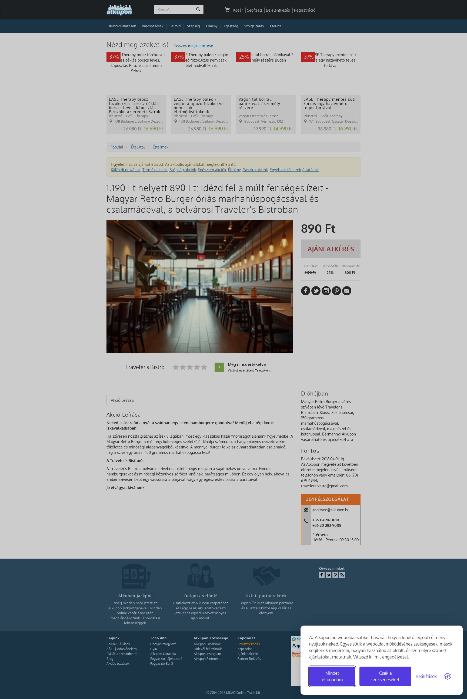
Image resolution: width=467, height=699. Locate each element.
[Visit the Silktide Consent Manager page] (447, 676)
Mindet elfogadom (332, 676)
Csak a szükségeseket (385, 676)
